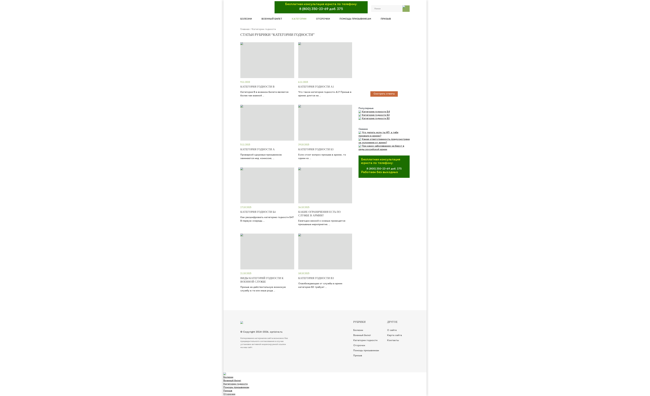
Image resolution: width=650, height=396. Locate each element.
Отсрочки (323, 19)
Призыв (386, 19)
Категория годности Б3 (315, 149)
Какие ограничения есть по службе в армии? (319, 213)
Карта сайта (394, 335)
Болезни (246, 19)
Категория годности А (257, 149)
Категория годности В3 (316, 278)
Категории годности (264, 29)
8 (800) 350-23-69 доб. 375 (321, 9)
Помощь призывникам (355, 19)
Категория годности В (257, 86)
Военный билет (272, 19)
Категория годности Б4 (258, 211)
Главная (245, 29)
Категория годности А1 (316, 86)
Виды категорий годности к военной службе (262, 280)
